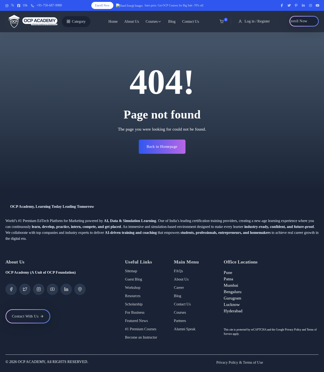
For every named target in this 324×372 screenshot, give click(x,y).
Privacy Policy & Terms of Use (239, 362)
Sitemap (131, 271)
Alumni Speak (184, 329)
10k (25, 5)
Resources (132, 296)
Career (179, 288)
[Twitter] (25, 289)
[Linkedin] (66, 289)
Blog (172, 21)
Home (113, 21)
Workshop (132, 288)
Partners (180, 321)
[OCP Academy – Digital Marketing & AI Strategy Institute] (32, 21)
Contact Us (190, 21)
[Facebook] (11, 289)
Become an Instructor (141, 337)
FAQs (178, 271)
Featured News (136, 321)
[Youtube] (52, 289)
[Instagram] (38, 289)
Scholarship (134, 304)
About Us (131, 21)
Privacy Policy (293, 329)
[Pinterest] (80, 289)
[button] (254, 21)
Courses (152, 21)
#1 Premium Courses (140, 329)
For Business (134, 312)
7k (12, 5)
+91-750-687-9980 (49, 5)
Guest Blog (133, 279)
